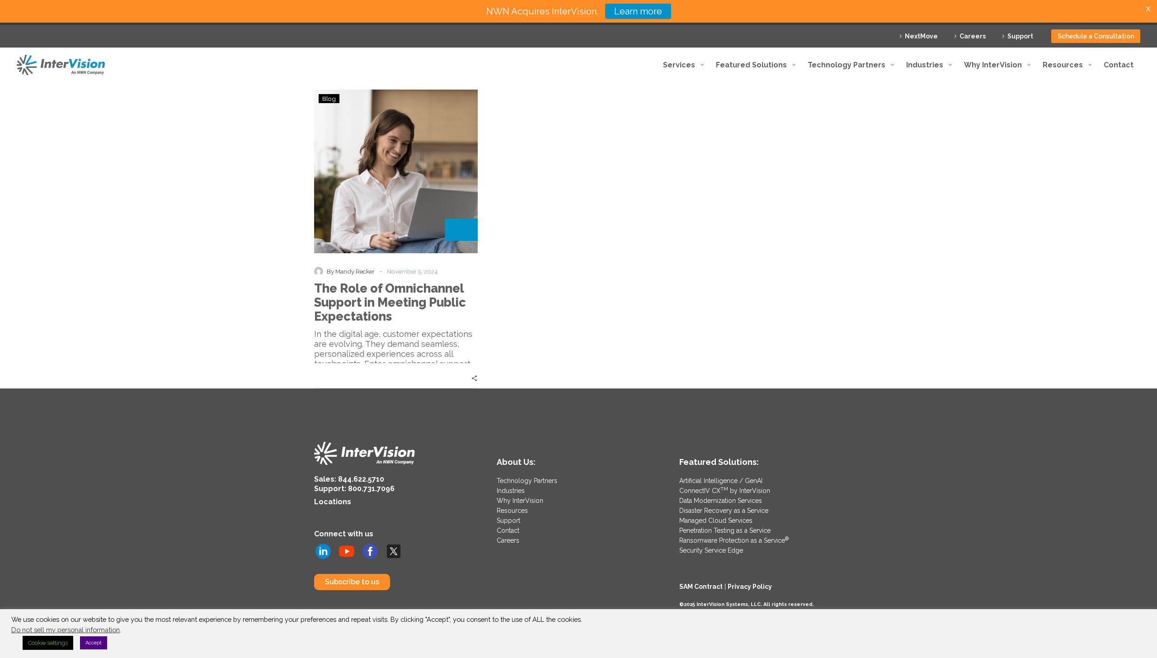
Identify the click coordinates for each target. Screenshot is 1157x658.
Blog (329, 98)
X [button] (1148, 9)
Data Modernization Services (720, 500)
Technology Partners (527, 480)
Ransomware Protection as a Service (734, 540)
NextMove (921, 36)
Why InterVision (520, 500)
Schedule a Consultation (1096, 36)
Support (1020, 36)
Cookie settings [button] (48, 642)
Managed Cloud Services (716, 520)
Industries (511, 490)
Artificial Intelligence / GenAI (720, 480)
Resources (512, 510)
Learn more (638, 11)
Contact (508, 530)
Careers (972, 36)
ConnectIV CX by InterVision (724, 490)
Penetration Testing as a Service (725, 530)
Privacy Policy (750, 586)
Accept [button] (93, 643)
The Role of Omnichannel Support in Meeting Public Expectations (390, 302)
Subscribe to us (352, 582)
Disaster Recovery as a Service (723, 510)
